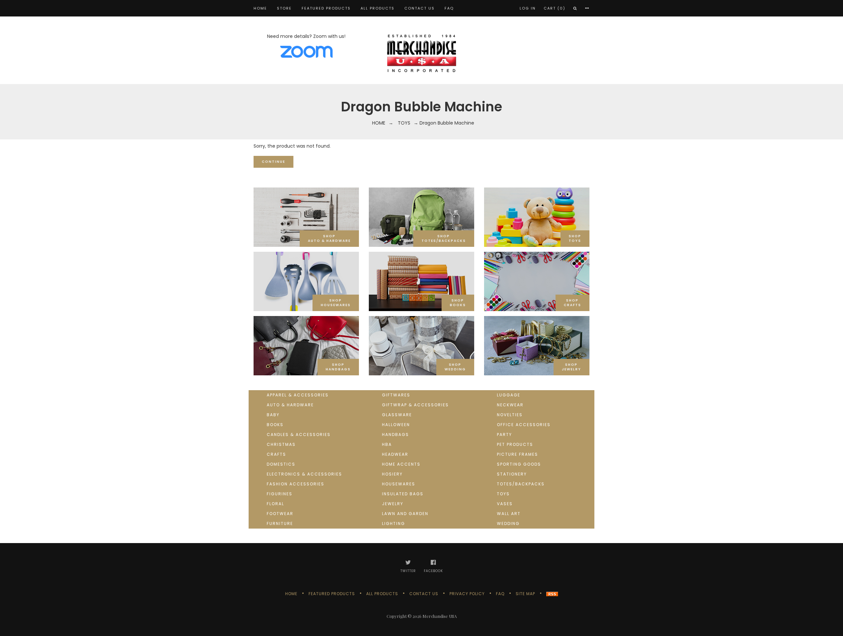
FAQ (449, 8)
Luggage (508, 395)
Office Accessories (524, 424)
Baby (273, 415)
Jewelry (392, 503)
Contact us (419, 8)
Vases (505, 503)
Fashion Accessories (295, 484)
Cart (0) (554, 8)
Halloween (396, 424)
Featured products (326, 8)
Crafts (276, 454)
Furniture (280, 523)
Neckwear (510, 405)
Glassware (397, 415)
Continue (273, 161)
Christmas (281, 444)
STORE (284, 8)
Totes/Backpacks (521, 484)
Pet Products (515, 444)
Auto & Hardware (290, 405)
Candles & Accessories (299, 434)
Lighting (393, 523)
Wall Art (509, 513)
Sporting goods (519, 464)
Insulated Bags (402, 494)
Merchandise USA (439, 616)
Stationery (512, 474)
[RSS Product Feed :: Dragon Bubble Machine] (552, 593)
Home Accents (401, 464)
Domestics (281, 464)
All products (377, 8)
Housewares (398, 484)
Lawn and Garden (405, 513)
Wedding (508, 523)
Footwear (280, 513)
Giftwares (396, 395)
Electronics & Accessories (304, 474)
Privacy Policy (467, 593)
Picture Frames (517, 454)
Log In (528, 8)
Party (504, 434)
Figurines (279, 494)
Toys (404, 123)
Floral (275, 503)
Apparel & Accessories (298, 395)
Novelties (510, 415)
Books (275, 424)
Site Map (525, 593)
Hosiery (392, 474)
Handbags (395, 434)
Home (260, 8)
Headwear (395, 454)
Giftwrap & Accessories (415, 405)
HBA (387, 444)
